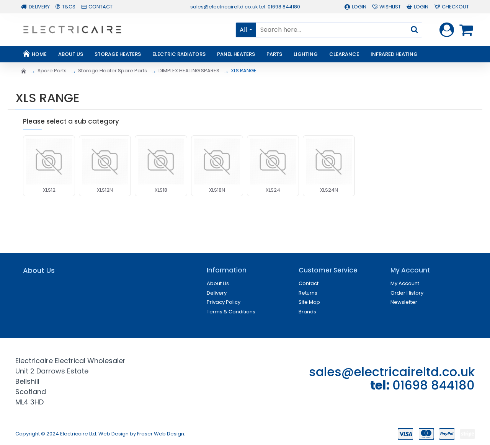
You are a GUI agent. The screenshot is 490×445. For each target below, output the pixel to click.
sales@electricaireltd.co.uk (392, 371)
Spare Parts (52, 70)
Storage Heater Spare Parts (112, 70)
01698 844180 (433, 385)
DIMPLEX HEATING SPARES (188, 70)
